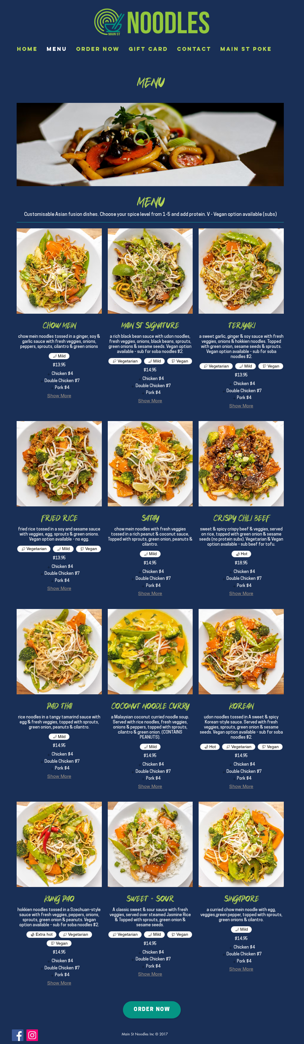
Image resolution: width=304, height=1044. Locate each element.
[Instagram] (32, 1035)
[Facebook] (17, 1035)
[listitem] (59, 374)
